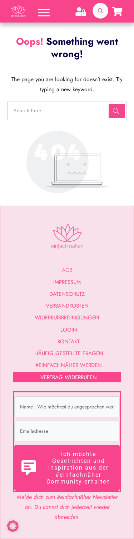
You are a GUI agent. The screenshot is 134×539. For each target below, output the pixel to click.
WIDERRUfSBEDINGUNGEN (67, 318)
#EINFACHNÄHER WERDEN (68, 365)
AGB (67, 270)
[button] (13, 526)
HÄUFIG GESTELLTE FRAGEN (68, 353)
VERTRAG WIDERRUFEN (68, 377)
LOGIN (68, 330)
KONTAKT (69, 342)
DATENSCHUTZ (67, 294)
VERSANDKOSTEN (67, 306)
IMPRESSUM (67, 282)
